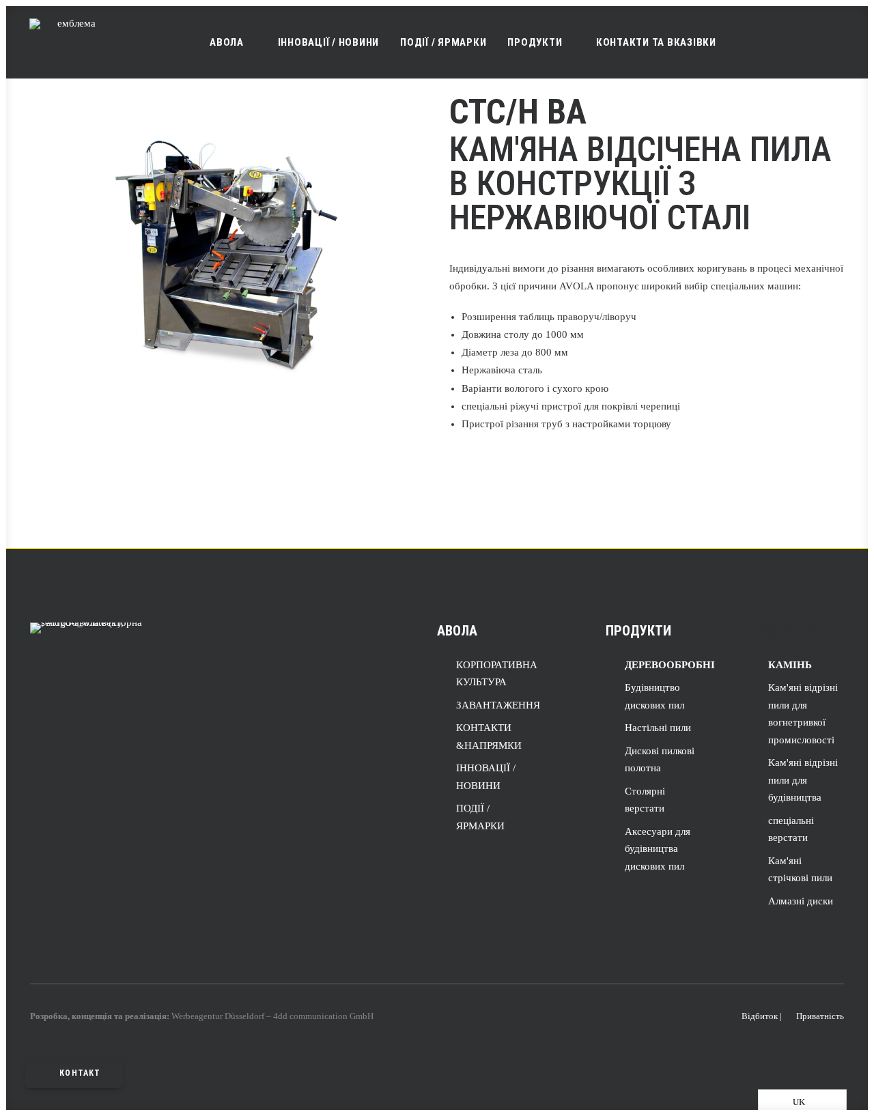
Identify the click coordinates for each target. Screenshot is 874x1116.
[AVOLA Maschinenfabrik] (71, 42)
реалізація (146, 1016)
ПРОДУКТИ (534, 42)
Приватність (820, 1016)
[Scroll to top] (842, 1082)
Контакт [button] (79, 1073)
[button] (780, 42)
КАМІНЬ (790, 664)
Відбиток (760, 1016)
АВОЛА (227, 42)
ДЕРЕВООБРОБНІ (670, 664)
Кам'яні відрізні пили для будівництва (803, 780)
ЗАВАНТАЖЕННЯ (498, 705)
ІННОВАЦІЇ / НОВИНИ (329, 42)
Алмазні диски (800, 901)
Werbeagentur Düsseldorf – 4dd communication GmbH (272, 1016)
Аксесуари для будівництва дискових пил (657, 849)
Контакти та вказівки (656, 42)
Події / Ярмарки (443, 42)
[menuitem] (233, 42)
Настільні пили (658, 727)
